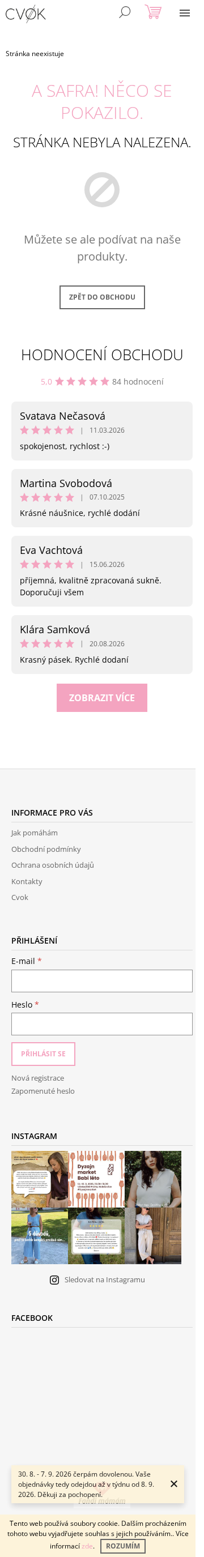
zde (87, 1546)
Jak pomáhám (34, 832)
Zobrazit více (102, 698)
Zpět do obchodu (102, 297)
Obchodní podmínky (46, 849)
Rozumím (123, 1546)
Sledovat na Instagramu (105, 1279)
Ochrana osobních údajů (52, 865)
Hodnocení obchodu (102, 354)
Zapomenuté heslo (43, 1091)
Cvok (19, 897)
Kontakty (26, 881)
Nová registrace (37, 1078)
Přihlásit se (43, 1054)
